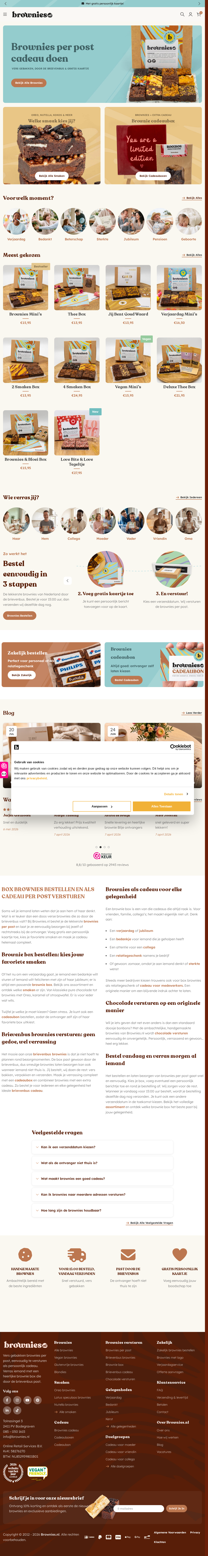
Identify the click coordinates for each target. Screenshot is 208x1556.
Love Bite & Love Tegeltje (77, 462)
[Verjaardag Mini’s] (179, 287)
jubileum (146, 931)
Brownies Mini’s (25, 314)
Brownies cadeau (66, 1430)
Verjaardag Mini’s (179, 314)
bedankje (123, 939)
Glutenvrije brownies (68, 1365)
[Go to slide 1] (96, 847)
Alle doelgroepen (122, 1466)
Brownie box (115, 1365)
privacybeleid (37, 778)
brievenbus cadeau (27, 1091)
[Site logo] (32, 14)
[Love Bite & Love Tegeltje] (76, 432)
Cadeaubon (62, 1445)
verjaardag (125, 931)
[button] (68, 581)
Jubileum (112, 1412)
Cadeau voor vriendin (121, 1452)
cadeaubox (23, 1080)
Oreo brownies (64, 1390)
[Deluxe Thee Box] (179, 360)
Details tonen (173, 794)
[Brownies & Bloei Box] (25, 432)
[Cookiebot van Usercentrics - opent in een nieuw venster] (173, 747)
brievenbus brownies (50, 1054)
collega (149, 947)
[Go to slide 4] (109, 847)
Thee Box (77, 314)
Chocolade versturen (120, 1379)
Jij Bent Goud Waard (128, 314)
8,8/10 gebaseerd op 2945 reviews (102, 865)
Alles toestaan (161, 806)
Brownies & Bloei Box (26, 459)
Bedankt (112, 1404)
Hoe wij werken (168, 1437)
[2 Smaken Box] (25, 360)
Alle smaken (67, 1412)
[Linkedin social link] (7, 1410)
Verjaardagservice (170, 1365)
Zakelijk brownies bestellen (176, 1350)
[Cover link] (52, 145)
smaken (29, 990)
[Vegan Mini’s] (128, 360)
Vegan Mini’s (128, 387)
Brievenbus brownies (120, 1357)
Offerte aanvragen (170, 1372)
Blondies (60, 1372)
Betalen (162, 1404)
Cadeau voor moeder (121, 1445)
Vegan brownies (65, 1357)
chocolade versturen (171, 1033)
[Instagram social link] (17, 1400)
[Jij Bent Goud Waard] (128, 287)
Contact (162, 1412)
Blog (160, 1445)
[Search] (182, 14)
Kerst (109, 1419)
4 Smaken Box (77, 387)
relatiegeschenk (129, 955)
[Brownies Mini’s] (25, 287)
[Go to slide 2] (101, 847)
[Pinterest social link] (38, 1400)
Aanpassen (99, 806)
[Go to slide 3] (105, 847)
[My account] (190, 14)
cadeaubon (11, 1017)
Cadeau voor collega (120, 1459)
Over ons (163, 1430)
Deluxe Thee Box (179, 387)
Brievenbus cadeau (119, 1372)
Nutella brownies (66, 1404)
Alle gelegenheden (123, 1426)
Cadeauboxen (64, 1437)
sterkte (194, 964)
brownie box (42, 985)
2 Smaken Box (25, 387)
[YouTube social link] (27, 1400)
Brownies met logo (170, 1357)
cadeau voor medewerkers (161, 985)
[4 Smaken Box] (76, 360)
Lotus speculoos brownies (72, 1397)
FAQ (160, 1390)
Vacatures (164, 1452)
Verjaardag (113, 1397)
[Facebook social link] (7, 1400)
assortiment (115, 1107)
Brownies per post (118, 1350)
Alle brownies (63, 1350)
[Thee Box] (76, 287)
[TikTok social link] (17, 1410)
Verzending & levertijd (172, 1397)
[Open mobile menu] (5, 14)
